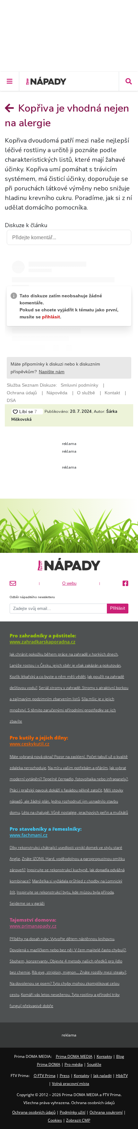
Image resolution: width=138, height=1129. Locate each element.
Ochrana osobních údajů (34, 1112)
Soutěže (94, 1064)
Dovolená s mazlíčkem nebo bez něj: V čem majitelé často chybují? (68, 950)
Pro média (74, 1064)
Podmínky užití (72, 1112)
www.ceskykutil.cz (29, 744)
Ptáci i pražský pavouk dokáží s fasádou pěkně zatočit (56, 790)
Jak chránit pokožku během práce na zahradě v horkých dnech (64, 654)
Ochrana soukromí (106, 1112)
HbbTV (122, 1075)
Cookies (55, 1120)
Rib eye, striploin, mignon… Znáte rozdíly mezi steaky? (79, 972)
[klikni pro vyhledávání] (128, 81)
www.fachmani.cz (28, 835)
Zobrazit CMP (78, 1120)
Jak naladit (102, 1075)
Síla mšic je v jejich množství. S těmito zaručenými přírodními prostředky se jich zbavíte (63, 710)
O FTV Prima (45, 1075)
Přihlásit (117, 608)
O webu (69, 583)
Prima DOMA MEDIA (74, 1056)
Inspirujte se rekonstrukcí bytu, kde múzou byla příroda (65, 892)
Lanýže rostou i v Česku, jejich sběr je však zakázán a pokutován (65, 665)
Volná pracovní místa (70, 1083)
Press (65, 1075)
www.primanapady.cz (33, 926)
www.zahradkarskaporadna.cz (42, 642)
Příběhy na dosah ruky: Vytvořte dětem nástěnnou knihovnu (62, 938)
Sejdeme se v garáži (27, 903)
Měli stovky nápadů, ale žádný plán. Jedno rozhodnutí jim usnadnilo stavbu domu (66, 801)
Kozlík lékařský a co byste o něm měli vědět (48, 676)
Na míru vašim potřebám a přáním (78, 767)
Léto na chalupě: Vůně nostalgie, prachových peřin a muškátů (75, 812)
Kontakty (104, 1056)
